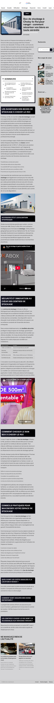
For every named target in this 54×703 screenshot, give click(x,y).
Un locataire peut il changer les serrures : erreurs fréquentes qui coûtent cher (45, 109)
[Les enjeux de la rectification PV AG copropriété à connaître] (41, 74)
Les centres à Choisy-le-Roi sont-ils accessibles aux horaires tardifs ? (27, 98)
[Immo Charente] (28, 3)
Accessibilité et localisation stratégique (11, 88)
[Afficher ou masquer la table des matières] (24, 79)
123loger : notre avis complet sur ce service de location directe (49, 82)
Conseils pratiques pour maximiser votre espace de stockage (27, 84)
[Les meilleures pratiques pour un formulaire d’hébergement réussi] (9, 649)
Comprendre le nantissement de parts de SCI (49, 67)
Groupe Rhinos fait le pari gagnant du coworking (25, 657)
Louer (3, 653)
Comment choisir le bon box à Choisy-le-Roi (10, 97)
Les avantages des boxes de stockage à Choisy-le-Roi (10, 84)
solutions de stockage (13, 42)
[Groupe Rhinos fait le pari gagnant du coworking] (27, 649)
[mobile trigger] (20, 3)
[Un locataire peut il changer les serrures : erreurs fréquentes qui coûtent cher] (45, 102)
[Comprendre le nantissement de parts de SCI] (41, 67)
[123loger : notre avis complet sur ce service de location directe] (41, 81)
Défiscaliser (47, 64)
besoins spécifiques (7, 58)
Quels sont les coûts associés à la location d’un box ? (26, 89)
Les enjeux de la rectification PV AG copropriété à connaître (49, 74)
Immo (27, 13)
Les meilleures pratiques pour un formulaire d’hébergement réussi (8, 658)
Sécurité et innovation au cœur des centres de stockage (10, 93)
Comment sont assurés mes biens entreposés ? (27, 93)
